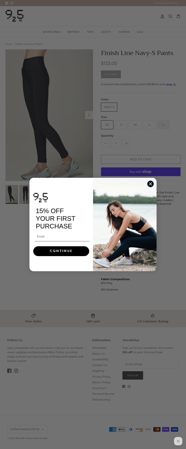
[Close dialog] (150, 184)
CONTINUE (61, 251)
